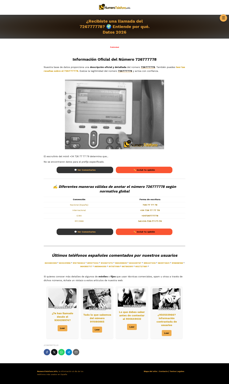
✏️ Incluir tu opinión (144, 170)
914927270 (107, 263)
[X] (54, 352)
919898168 (177, 263)
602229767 (135, 263)
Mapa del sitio (150, 371)
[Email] (76, 352)
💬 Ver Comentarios (85, 170)
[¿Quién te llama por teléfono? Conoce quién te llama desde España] (114, 10)
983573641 (163, 263)
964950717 (86, 266)
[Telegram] (69, 352)
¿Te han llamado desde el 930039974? (62, 317)
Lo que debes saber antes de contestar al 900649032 (132, 315)
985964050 (100, 266)
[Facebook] (47, 352)
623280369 (51, 263)
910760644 (79, 263)
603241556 (65, 263)
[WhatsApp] (61, 352)
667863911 (127, 266)
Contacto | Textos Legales (171, 371)
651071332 (92, 263)
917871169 (114, 266)
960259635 (121, 263)
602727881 (141, 266)
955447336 (150, 263)
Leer (62, 328)
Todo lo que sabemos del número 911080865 (97, 318)
